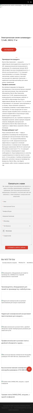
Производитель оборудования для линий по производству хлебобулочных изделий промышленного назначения (16, 288)
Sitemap (22, 410)
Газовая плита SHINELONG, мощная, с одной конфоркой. (15, 396)
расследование (8, 49)
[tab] (16, 57)
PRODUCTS (22, 262)
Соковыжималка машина (9, 262)
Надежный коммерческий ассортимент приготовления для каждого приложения (16, 315)
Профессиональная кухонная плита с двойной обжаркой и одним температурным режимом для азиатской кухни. (15, 342)
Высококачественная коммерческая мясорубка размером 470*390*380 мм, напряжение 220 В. (16, 369)
